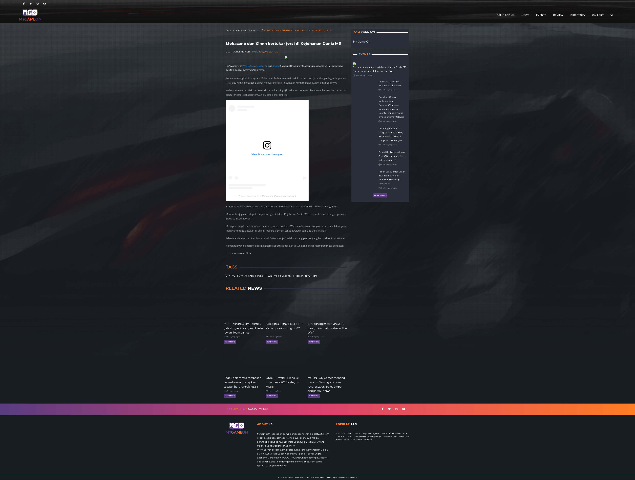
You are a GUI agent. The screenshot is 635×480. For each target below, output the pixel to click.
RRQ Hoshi (311, 275)
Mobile (257, 30)
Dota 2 (357, 433)
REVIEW (558, 15)
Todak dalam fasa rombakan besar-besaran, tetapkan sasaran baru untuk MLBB (242, 382)
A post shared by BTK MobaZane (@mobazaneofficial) (267, 196)
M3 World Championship (250, 275)
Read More (230, 342)
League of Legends (371, 433)
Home (229, 30)
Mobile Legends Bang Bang (368, 436)
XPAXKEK (347, 433)
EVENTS (541, 15)
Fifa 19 (384, 433)
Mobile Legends (282, 275)
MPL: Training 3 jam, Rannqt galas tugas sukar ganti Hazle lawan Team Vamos (243, 328)
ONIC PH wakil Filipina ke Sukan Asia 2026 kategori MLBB (282, 382)
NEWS (525, 15)
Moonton (298, 275)
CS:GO (349, 436)
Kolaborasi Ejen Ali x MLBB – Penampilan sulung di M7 (284, 326)
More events (380, 195)
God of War (356, 439)
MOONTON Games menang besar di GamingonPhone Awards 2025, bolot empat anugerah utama (326, 382)
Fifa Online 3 (395, 433)
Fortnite (368, 439)
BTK (228, 275)
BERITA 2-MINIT (242, 30)
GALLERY (598, 15)
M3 (233, 275)
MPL (338, 433)
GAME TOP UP (505, 15)
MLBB (269, 275)
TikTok (276, 66)
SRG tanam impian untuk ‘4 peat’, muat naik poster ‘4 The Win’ (327, 328)
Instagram (261, 66)
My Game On (361, 41)
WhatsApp (248, 66)
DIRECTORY (577, 15)
